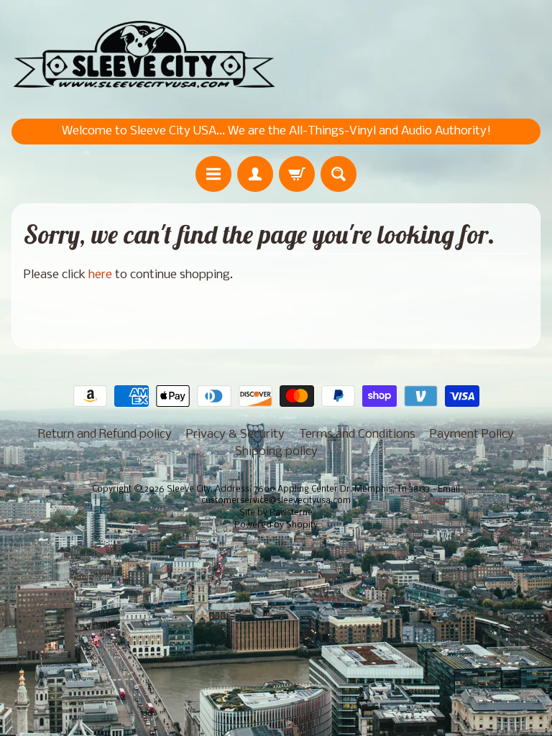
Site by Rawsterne (276, 513)
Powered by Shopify (276, 525)
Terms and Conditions (357, 434)
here (100, 275)
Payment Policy (472, 434)
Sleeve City (189, 489)
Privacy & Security (235, 434)
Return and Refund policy (105, 434)
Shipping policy (276, 452)
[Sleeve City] (144, 56)
